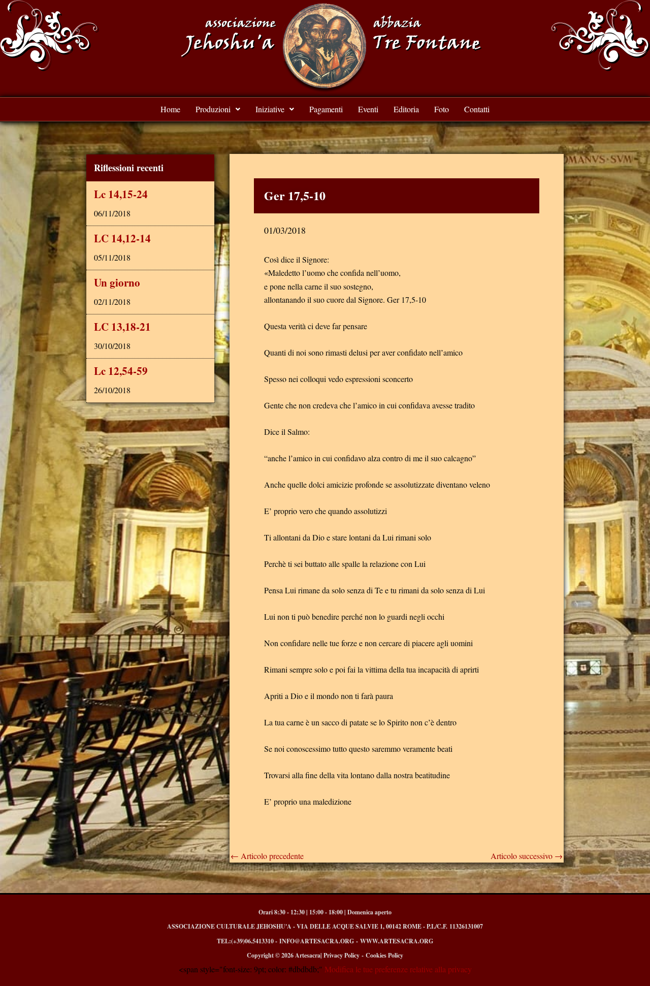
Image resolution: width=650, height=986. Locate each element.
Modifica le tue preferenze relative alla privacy (397, 969)
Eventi (368, 109)
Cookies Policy (384, 955)
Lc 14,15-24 (121, 194)
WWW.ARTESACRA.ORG (396, 941)
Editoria (406, 109)
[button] (218, 109)
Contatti (477, 109)
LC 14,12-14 (122, 238)
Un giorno (117, 282)
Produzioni (213, 109)
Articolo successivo (527, 856)
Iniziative (269, 109)
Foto (441, 109)
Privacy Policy (341, 955)
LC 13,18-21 (122, 326)
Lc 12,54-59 (121, 370)
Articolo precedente (267, 856)
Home (170, 109)
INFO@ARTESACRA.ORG (316, 941)
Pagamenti (326, 109)
